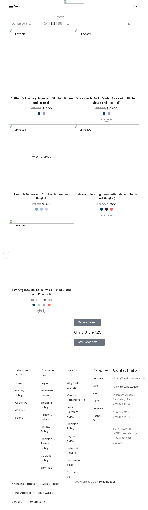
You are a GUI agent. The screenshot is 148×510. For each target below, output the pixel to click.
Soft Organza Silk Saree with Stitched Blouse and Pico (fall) (41, 292)
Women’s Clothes (23, 484)
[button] (87, 322)
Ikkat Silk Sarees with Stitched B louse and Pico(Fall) (41, 196)
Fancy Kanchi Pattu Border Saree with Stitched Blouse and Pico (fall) (106, 100)
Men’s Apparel (21, 493)
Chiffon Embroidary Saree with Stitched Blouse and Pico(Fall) (41, 100)
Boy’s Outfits (46, 493)
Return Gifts (37, 502)
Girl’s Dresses (50, 484)
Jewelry (17, 502)
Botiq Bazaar (107, 481)
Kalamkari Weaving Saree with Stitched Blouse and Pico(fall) (106, 196)
